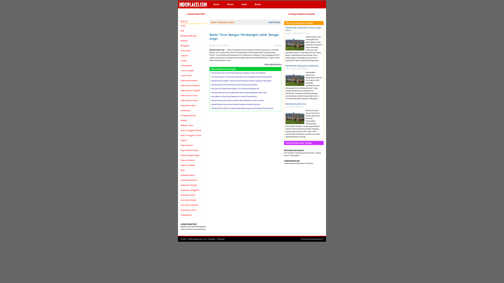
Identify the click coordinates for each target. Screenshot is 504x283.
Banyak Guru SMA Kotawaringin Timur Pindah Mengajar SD (235, 89)
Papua (184, 140)
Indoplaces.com (199, 239)
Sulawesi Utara (188, 195)
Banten (184, 40)
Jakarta (184, 55)
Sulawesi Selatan (189, 180)
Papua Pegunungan (190, 155)
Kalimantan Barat (189, 80)
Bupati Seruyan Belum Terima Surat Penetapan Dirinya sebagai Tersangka (241, 81)
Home (216, 4)
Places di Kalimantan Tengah (299, 23)
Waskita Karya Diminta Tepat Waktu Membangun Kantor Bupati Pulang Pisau (242, 108)
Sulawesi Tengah (189, 185)
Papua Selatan (188, 160)
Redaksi (211, 239)
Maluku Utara (187, 125)
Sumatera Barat (188, 200)
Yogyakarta (186, 215)
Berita (258, 4)
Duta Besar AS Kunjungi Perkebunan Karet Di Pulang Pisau (234, 96)
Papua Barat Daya (189, 150)
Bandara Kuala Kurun (295, 104)
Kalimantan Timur (189, 95)
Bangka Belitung (188, 35)
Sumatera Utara (188, 210)
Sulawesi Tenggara (190, 190)
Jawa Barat (186, 65)
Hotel (244, 4)
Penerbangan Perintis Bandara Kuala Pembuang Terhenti (234, 85)
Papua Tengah (188, 165)
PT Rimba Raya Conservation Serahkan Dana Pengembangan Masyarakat (242, 77)
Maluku (184, 120)
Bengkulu (185, 45)
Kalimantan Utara (189, 100)
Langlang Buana (188, 115)
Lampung (185, 110)
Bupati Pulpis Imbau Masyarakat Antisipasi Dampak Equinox (236, 104)
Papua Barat (187, 145)
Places (230, 4)
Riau (183, 170)
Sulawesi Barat (188, 175)
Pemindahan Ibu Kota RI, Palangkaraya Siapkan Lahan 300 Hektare (238, 73)
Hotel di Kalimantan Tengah (298, 143)
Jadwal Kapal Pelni (196, 14)
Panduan (221, 239)
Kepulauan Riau (188, 105)
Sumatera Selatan (190, 205)
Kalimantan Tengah (190, 90)
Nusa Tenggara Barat (191, 130)
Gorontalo (186, 50)
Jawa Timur (186, 75)
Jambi (184, 60)
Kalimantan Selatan (190, 85)
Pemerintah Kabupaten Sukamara (301, 65)
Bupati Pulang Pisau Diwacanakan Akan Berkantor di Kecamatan (238, 100)
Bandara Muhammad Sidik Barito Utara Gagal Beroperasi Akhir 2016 (239, 92)
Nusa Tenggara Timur (191, 135)
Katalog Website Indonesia (301, 14)
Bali (182, 30)
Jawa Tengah (187, 70)
